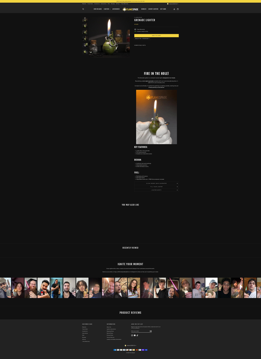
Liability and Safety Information (114, 339)
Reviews (113, 3)
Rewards (84, 3)
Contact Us (97, 3)
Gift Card (163, 9)
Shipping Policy (110, 331)
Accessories (116, 9)
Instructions (103, 3)
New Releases (98, 9)
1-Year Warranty (124, 3)
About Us (109, 327)
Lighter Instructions (111, 329)
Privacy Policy (110, 335)
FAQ (109, 3)
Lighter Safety (156, 190)
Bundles (143, 9)
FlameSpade (138, 17)
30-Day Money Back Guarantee (156, 183)
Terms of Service (110, 337)
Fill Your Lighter (156, 186)
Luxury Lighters (153, 9)
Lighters (106, 9)
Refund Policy (110, 333)
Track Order (90, 3)
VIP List (117, 3)
